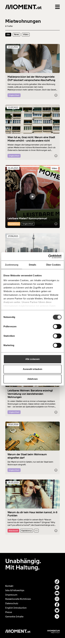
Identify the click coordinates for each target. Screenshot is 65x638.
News (16, 34)
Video (25, 34)
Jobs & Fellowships (14, 590)
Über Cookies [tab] (53, 264)
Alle (8, 34)
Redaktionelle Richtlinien (18, 599)
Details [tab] (32, 264)
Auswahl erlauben (32, 369)
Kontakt (9, 585)
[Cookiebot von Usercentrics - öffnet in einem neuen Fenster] (48, 256)
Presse (8, 612)
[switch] (57, 326)
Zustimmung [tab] (11, 264)
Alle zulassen (32, 359)
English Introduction (16, 607)
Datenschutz (11, 603)
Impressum (11, 594)
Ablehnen (32, 379)
